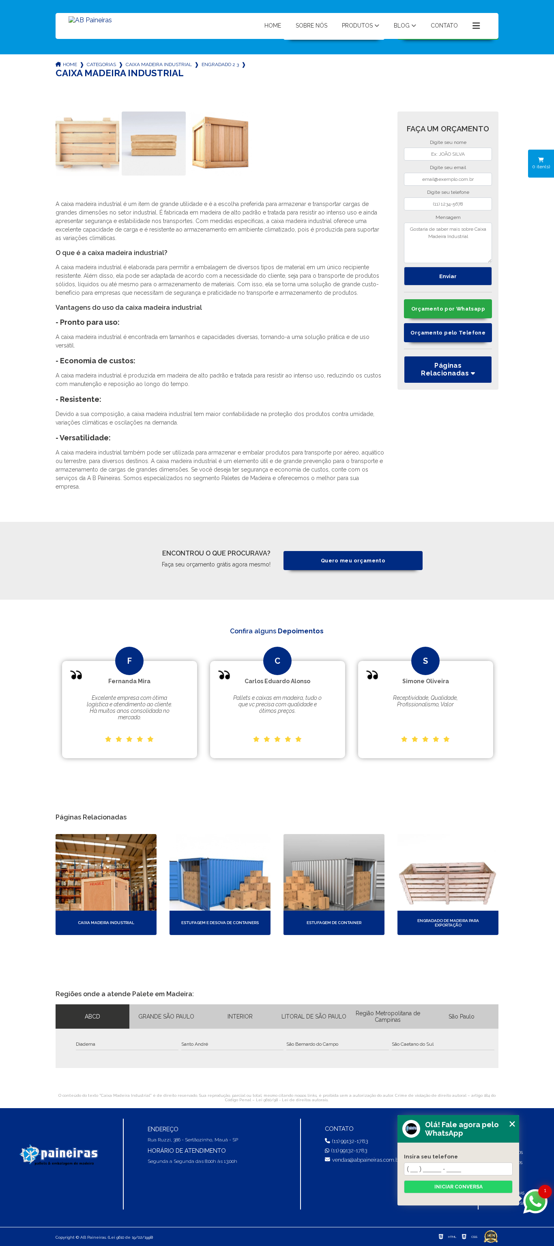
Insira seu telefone (431, 1156)
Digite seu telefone (448, 192)
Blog (402, 25)
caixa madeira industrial (159, 64)
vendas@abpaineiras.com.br (366, 1160)
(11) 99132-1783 (350, 1141)
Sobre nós (311, 25)
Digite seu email (448, 167)
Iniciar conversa (458, 1187)
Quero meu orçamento (353, 561)
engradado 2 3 (220, 64)
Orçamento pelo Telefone (447, 333)
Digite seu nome (448, 142)
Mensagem (448, 217)
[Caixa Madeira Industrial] (88, 144)
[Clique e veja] (58, 1155)
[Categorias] (476, 26)
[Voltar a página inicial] (90, 23)
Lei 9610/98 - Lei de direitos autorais (292, 1100)
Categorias (101, 64)
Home (272, 25)
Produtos (357, 25)
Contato (444, 25)
